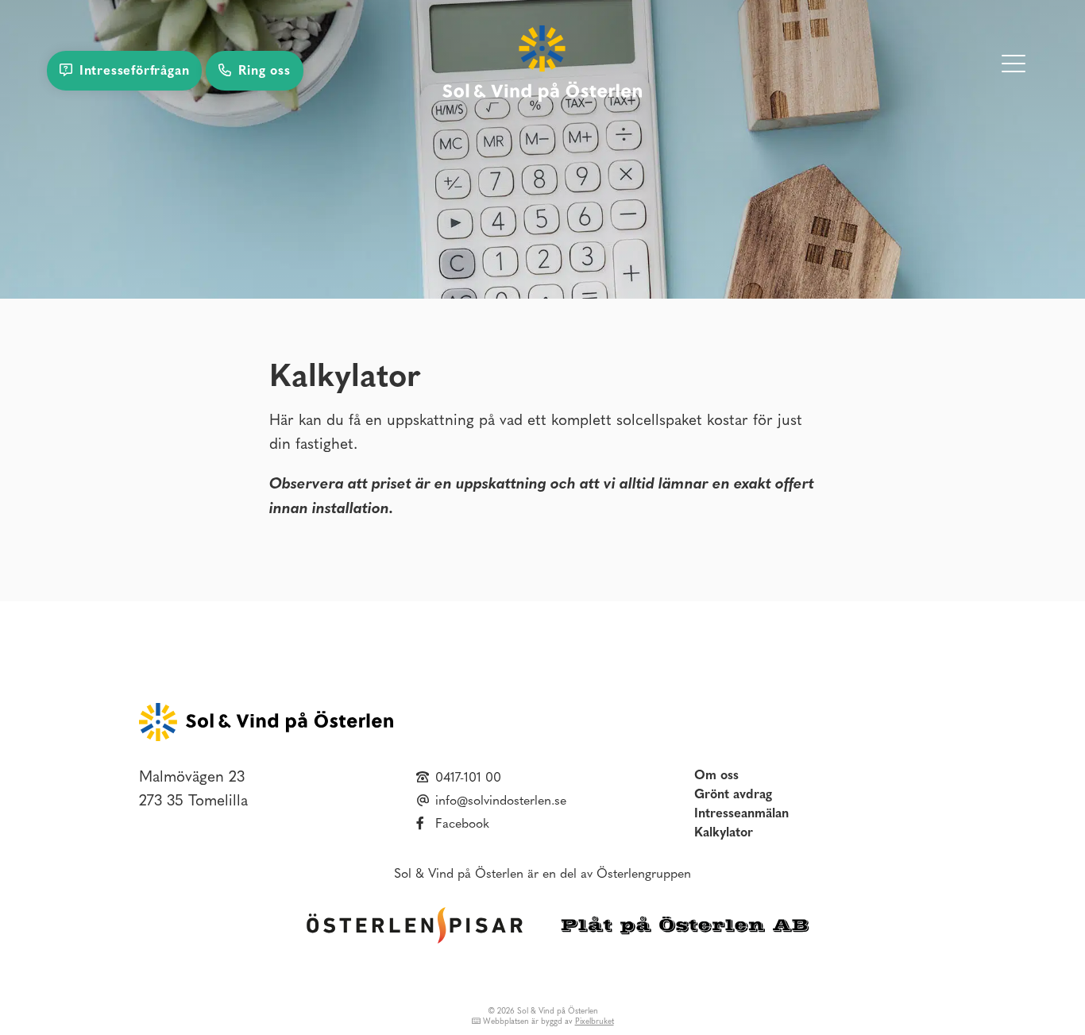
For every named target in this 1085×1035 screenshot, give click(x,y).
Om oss (716, 776)
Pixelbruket (594, 1022)
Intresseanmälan (741, 814)
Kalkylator (723, 833)
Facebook (462, 824)
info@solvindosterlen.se (500, 801)
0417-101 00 (468, 778)
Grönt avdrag (733, 795)
